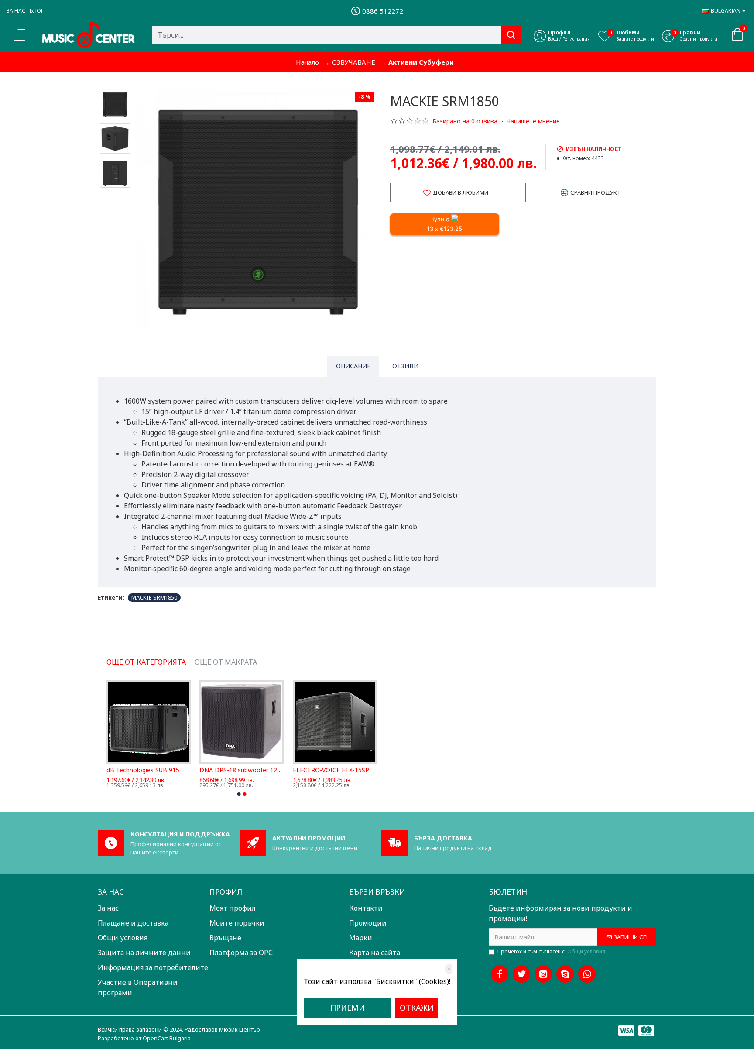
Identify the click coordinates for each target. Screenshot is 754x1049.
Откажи (417, 1007)
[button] (239, 794)
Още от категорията (146, 662)
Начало (307, 62)
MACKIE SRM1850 (154, 597)
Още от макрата (226, 662)
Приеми (347, 1007)
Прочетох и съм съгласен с (551, 951)
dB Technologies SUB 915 (142, 770)
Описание (353, 366)
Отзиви (405, 366)
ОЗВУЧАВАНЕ (353, 62)
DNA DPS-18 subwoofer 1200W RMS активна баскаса (241, 770)
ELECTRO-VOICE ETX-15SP (331, 770)
